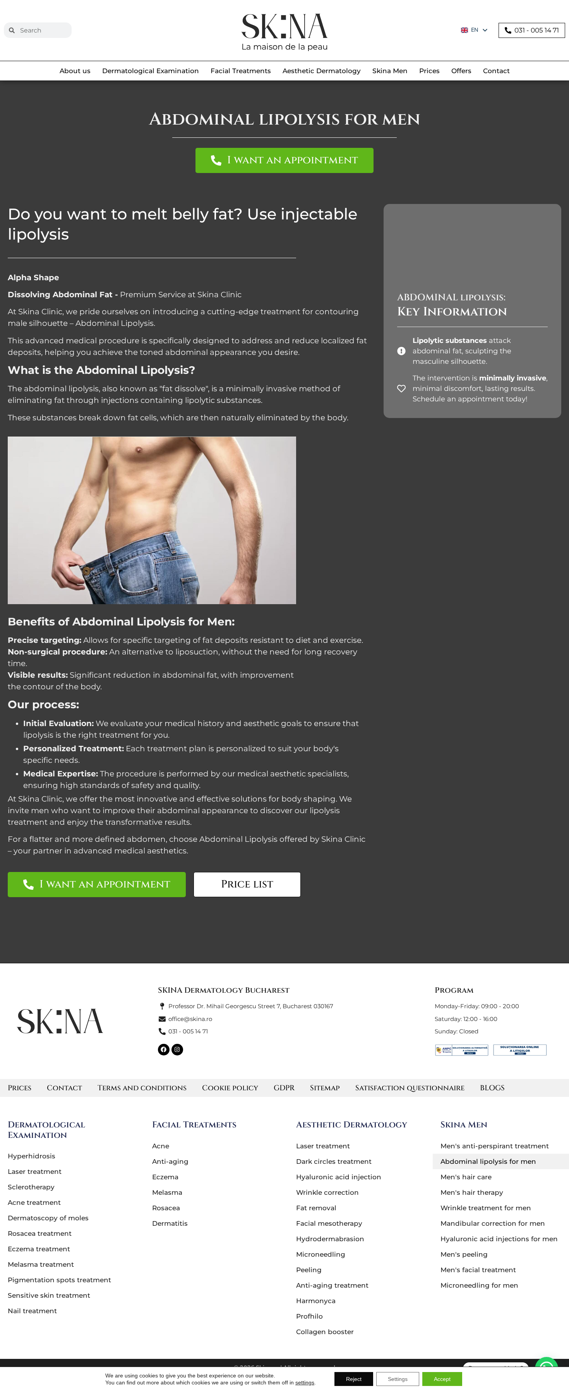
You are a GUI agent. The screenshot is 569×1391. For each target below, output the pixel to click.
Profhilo (309, 1316)
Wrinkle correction (327, 1192)
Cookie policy (230, 1088)
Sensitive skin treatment (49, 1295)
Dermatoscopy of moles (48, 1218)
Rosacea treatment (40, 1233)
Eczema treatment (39, 1249)
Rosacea (166, 1208)
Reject (354, 1379)
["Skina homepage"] (284, 26)
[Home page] (60, 1021)
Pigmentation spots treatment (59, 1280)
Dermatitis (170, 1223)
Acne (160, 1146)
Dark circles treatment (334, 1161)
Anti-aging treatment (332, 1285)
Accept (442, 1379)
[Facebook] (164, 1049)
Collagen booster (325, 1332)
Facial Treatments (241, 71)
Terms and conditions (142, 1088)
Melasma (167, 1192)
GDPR (284, 1088)
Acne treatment (34, 1202)
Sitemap (325, 1088)
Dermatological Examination (150, 71)
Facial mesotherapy (329, 1223)
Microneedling (320, 1254)
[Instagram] (177, 1049)
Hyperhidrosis (31, 1156)
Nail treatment (32, 1311)
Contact (496, 71)
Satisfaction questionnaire (409, 1088)
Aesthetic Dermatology (322, 71)
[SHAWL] (520, 1050)
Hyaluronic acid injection (338, 1177)
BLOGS (492, 1088)
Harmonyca (316, 1301)
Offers (461, 71)
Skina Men (390, 71)
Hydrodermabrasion (330, 1239)
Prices (429, 71)
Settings (398, 1379)
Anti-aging (170, 1161)
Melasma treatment (41, 1264)
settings (304, 1382)
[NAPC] (462, 1050)
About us (75, 71)
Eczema (165, 1177)
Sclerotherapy (31, 1187)
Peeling (309, 1270)
